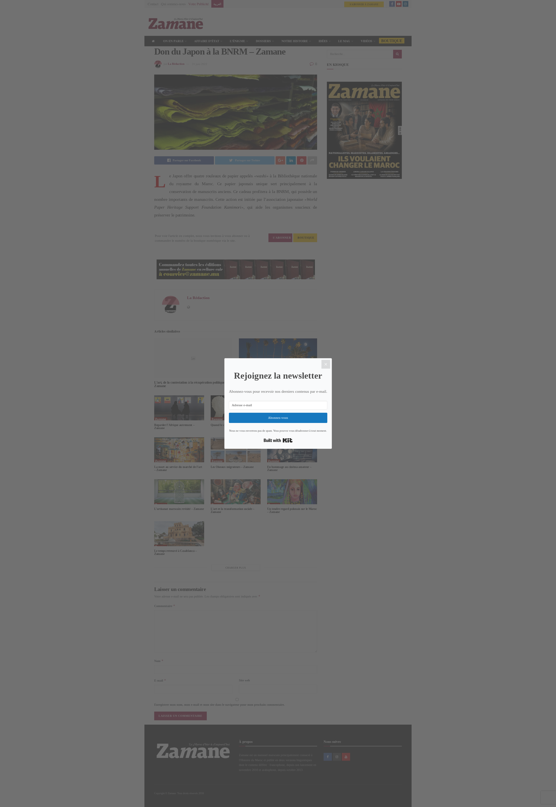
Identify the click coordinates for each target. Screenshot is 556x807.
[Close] (325, 364)
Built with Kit (278, 440)
